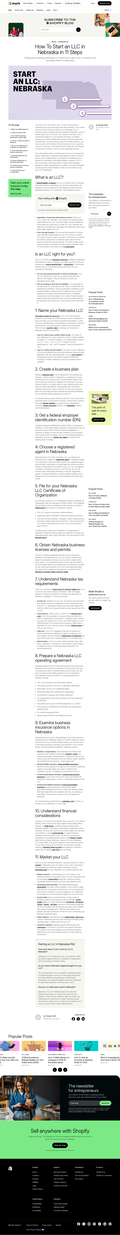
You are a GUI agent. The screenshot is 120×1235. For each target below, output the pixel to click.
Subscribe (105, 1103)
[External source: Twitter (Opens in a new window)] (83, 1223)
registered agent (62, 460)
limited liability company (46, 183)
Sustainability (37, 1204)
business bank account (52, 847)
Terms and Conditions (96, 225)
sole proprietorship (53, 264)
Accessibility (36, 1210)
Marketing (40, 10)
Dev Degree (79, 1179)
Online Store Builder (61, 1204)
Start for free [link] (74, 205)
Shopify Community (61, 1186)
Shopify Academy (60, 1182)
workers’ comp (71, 754)
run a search (77, 355)
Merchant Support (60, 1172)
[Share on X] (78, 1019)
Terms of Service (32, 1225)
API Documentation (82, 1175)
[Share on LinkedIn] (83, 1019)
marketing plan (41, 870)
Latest (48, 10)
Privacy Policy (90, 1111)
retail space (49, 826)
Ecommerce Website (61, 1210)
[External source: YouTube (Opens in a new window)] (89, 1223)
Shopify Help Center (61, 1175)
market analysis (49, 403)
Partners (35, 1179)
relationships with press (74, 917)
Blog (10, 10)
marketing (71, 406)
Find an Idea (19, 10)
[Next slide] (65, 1070)
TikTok (39, 904)
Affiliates (35, 1182)
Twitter (46, 904)
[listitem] (60, 1053)
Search (106, 10)
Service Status (37, 1189)
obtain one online (60, 437)
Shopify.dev (79, 1172)
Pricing (49, 3)
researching (53, 879)
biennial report (41, 538)
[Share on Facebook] (73, 1019)
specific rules (52, 328)
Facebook (70, 902)
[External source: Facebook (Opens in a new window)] (78, 1223)
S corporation (68, 247)
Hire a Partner (58, 1179)
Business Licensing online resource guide (51, 572)
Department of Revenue (71, 636)
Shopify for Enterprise (104, 1175)
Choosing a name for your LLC (47, 316)
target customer (49, 406)
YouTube (53, 904)
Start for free (105, 3)
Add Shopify (95, 608)
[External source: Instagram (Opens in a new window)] (94, 1223)
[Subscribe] (78, 29)
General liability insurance (68, 764)
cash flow (56, 850)
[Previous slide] (55, 1070)
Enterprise (57, 3)
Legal (34, 1186)
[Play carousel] (60, 1070)
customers (41, 927)
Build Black (36, 1207)
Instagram (79, 902)
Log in (93, 3)
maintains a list (68, 801)
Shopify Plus (100, 1172)
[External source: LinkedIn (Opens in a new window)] (104, 1223)
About (34, 1172)
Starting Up (30, 10)
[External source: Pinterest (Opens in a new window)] (110, 1223)
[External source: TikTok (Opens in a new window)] (99, 1223)
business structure (60, 260)
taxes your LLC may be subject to (66, 589)
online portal (40, 508)
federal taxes (76, 625)
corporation (68, 264)
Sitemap (58, 1225)
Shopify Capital (76, 838)
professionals (57, 833)
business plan (47, 375)
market (38, 865)
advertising (41, 887)
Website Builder (59, 1207)
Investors (35, 1175)
